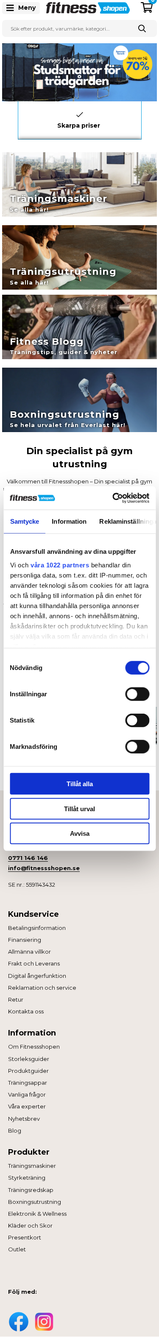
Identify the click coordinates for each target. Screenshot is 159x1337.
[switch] (137, 694)
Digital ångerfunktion (37, 975)
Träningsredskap (30, 1189)
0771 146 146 (28, 857)
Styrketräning (26, 1177)
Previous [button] (11, 118)
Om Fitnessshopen (34, 1046)
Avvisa (79, 833)
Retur (15, 999)
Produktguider (28, 1070)
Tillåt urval (79, 808)
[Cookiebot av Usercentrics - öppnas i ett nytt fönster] (113, 497)
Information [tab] (69, 521)
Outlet (17, 1249)
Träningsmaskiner (32, 1165)
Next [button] (148, 118)
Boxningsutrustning (34, 1201)
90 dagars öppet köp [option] (80, 114)
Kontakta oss (26, 1011)
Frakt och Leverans (34, 963)
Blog (14, 1130)
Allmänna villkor (29, 951)
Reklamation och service (42, 987)
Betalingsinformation (37, 927)
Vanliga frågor (27, 1094)
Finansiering (24, 939)
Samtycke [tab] (24, 521)
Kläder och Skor (30, 1225)
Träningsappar (27, 1082)
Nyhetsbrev (24, 1118)
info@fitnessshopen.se (44, 868)
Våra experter (27, 1106)
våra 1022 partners (60, 564)
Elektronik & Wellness (37, 1213)
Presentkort (24, 1237)
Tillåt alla (80, 783)
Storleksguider (28, 1058)
